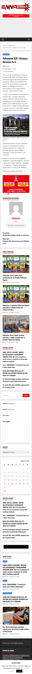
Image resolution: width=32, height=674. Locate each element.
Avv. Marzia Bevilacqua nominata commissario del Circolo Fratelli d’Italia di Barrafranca (16, 380)
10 (4, 476)
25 (8, 484)
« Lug (4, 491)
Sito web (6, 415)
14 (20, 476)
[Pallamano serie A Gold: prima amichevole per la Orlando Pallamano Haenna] (16, 264)
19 (12, 480)
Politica (7, 622)
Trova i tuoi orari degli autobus (13, 643)
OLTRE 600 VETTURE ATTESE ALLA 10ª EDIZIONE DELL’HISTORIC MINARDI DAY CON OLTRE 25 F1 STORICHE (15, 373)
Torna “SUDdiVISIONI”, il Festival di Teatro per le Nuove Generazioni (14, 585)
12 (12, 476)
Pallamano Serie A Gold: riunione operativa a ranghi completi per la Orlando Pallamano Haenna (14, 337)
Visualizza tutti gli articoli (16, 225)
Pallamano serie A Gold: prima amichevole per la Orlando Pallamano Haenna (15, 277)
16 (27, 476)
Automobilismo (7, 593)
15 (23, 476)
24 (4, 484)
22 (23, 480)
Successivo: (16, 241)
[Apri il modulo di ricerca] (29, 39)
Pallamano (6, 54)
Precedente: (16, 234)
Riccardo (6, 66)
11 (8, 476)
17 (4, 480)
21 (20, 480)
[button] (3, 39)
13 (16, 476)
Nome (9, 403)
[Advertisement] (16, 26)
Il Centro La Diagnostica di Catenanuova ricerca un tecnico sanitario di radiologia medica (16, 657)
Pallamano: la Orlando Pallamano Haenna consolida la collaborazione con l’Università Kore (16, 307)
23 (27, 480)
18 (8, 480)
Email (9, 409)
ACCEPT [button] (19, 671)
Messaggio (6, 421)
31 (4, 488)
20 (16, 480)
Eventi (5, 561)
